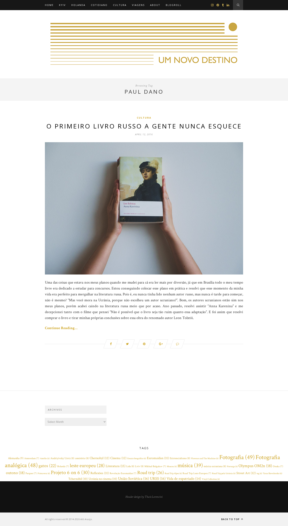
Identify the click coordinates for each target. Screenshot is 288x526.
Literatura (115, 466)
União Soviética (133, 478)
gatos (47, 466)
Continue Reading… (61, 328)
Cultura (120, 5)
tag (259, 473)
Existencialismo (180, 458)
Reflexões (99, 473)
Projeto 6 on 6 (70, 472)
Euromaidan (158, 458)
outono (15, 473)
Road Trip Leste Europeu (197, 473)
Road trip (150, 472)
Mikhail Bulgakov (155, 466)
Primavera (44, 473)
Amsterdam (31, 458)
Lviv (139, 466)
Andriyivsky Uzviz (62, 458)
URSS (158, 478)
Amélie (45, 458)
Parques (31, 473)
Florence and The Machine (204, 458)
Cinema (118, 458)
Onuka (278, 466)
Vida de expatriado (184, 478)
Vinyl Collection (211, 479)
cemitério (82, 458)
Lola (130, 466)
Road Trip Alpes (173, 473)
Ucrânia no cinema (103, 479)
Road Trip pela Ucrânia (224, 473)
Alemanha (15, 458)
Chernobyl (99, 458)
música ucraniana (215, 466)
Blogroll (174, 5)
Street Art (246, 473)
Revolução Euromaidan (123, 473)
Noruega (232, 466)
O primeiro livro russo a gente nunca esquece (144, 126)
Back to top (230, 519)
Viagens (138, 5)
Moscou (172, 466)
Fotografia (237, 457)
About (155, 5)
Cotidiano (99, 5)
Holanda (78, 5)
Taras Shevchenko (272, 473)
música (190, 465)
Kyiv (62, 5)
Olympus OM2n (255, 466)
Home (49, 5)
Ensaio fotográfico (136, 458)
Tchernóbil (78, 479)
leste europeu (87, 465)
